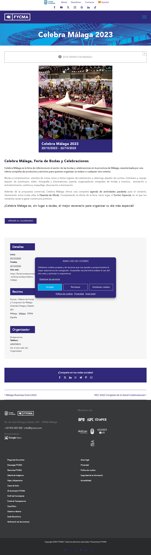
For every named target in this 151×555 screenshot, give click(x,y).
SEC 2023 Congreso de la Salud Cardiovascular (119, 395)
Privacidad (79, 294)
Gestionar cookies (101, 287)
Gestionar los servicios (49, 279)
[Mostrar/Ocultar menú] (144, 17)
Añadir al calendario (20, 221)
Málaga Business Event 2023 (21, 395)
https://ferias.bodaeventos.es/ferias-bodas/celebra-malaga (22, 276)
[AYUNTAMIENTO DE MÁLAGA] (49, 2)
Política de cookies (64, 294)
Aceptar (50, 287)
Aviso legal (90, 294)
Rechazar (75, 287)
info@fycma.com (33, 428)
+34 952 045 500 (13, 428)
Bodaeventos (16, 337)
